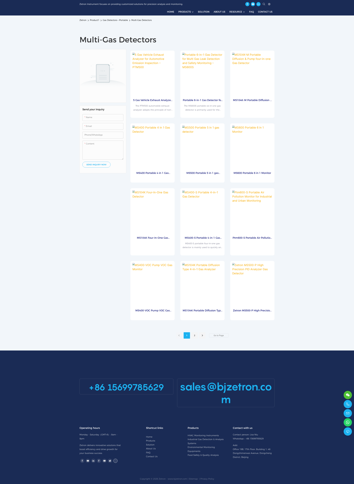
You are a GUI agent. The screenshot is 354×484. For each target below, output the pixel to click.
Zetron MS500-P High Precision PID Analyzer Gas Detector (252, 310)
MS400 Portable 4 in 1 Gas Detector (152, 173)
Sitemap (193, 479)
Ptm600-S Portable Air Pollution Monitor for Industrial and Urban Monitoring (252, 238)
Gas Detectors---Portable (115, 20)
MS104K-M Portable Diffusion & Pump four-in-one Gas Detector (252, 100)
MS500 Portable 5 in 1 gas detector (202, 173)
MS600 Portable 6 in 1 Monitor (252, 173)
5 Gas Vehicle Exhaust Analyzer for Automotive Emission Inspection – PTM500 (152, 100)
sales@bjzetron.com (225, 393)
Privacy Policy (207, 479)
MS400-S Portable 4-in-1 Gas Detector (202, 238)
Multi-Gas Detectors (141, 20)
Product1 (94, 20)
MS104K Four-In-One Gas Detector (152, 238)
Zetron (83, 20)
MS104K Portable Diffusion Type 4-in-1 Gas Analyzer (202, 310)
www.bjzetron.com (177, 479)
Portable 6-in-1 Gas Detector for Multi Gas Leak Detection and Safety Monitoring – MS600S (202, 100)
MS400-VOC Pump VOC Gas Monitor (152, 310)
